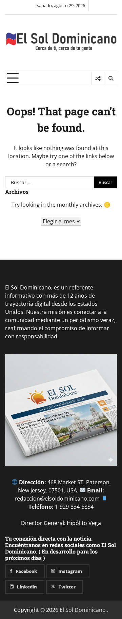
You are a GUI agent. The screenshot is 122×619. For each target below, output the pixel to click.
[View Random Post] (98, 78)
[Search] (110, 78)
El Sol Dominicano (83, 610)
